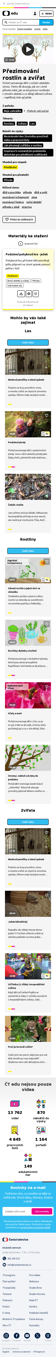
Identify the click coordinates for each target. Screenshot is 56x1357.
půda (45, 28)
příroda (27, 192)
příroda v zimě (10, 207)
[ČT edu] (10, 15)
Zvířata (22, 123)
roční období (33, 202)
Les (32, 123)
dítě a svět (40, 192)
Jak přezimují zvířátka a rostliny (23, 145)
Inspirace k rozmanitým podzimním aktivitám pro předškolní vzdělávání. (26, 152)
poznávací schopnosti (15, 197)
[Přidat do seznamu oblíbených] (36, 293)
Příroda (8, 180)
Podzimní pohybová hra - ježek (27, 254)
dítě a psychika (11, 192)
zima (34, 197)
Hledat (46, 22)
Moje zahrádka (12, 111)
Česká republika (24, 28)
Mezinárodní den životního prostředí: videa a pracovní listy (26, 138)
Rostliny (9, 123)
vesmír (37, 28)
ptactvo (27, 207)
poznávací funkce (13, 202)
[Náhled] (29, 293)
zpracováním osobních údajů (35, 1227)
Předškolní (10, 167)
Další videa (28, 342)
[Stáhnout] (21, 293)
